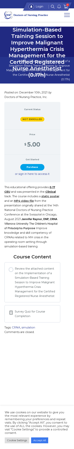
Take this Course (32, 167)
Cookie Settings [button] (17, 440)
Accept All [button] (39, 440)
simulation (28, 327)
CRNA (16, 327)
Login (39, 6)
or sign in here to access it (32, 174)
